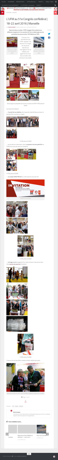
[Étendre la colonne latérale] (2, 13)
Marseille (21, 406)
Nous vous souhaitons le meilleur (45, 435)
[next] (47, 434)
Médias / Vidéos (49, 1)
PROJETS (40, 1)
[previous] (7, 434)
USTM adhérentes (31, 1)
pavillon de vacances (14, 264)
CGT (13, 406)
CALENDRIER (11, 1)
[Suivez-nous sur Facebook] (54, 457)
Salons (14, 12)
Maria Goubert (12, 27)
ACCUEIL (4, 1)
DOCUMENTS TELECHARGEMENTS (10, 5)
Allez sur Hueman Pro (22, 456)
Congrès (16, 406)
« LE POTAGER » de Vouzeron (27, 5)
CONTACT (38, 5)
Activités (8, 12)
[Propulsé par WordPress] (12, 456)
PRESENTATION (20, 1)
